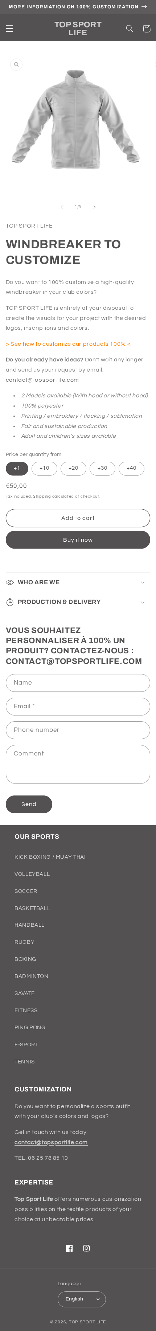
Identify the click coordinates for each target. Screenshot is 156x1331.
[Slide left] (62, 207)
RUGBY (24, 942)
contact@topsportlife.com (42, 380)
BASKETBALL (32, 908)
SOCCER (26, 891)
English (74, 1299)
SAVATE (25, 993)
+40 (131, 468)
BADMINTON (32, 976)
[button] (9, 28)
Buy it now (78, 540)
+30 (102, 468)
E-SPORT (26, 1044)
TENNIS (25, 1062)
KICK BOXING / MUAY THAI (50, 857)
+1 (17, 468)
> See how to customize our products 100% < (68, 344)
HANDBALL (30, 925)
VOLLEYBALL (32, 874)
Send (29, 804)
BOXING (25, 959)
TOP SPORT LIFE (87, 1322)
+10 (44, 468)
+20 (73, 468)
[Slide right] (94, 207)
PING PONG (30, 1027)
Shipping (42, 496)
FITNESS (26, 1010)
